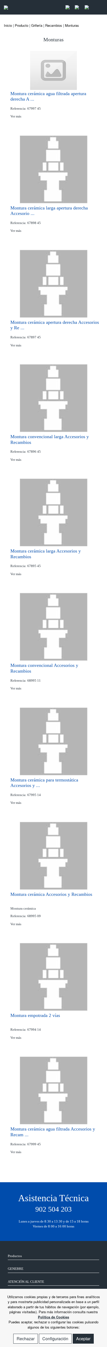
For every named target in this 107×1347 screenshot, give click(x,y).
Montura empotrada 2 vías (35, 1015)
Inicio (8, 25)
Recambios (53, 25)
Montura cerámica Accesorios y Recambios (51, 894)
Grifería (36, 25)
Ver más (16, 116)
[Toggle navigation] (97, 7)
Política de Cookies (53, 1317)
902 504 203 (53, 1209)
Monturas (72, 25)
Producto (21, 25)
